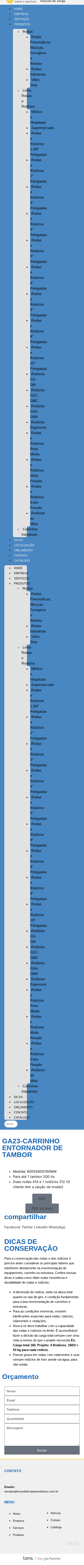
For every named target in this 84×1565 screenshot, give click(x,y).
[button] (42, 1199)
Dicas (18, 540)
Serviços (21, 19)
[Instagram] (74, 566)
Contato (21, 555)
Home (18, 8)
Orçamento (23, 550)
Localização (24, 545)
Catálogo (22, 560)
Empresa (21, 14)
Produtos (22, 24)
